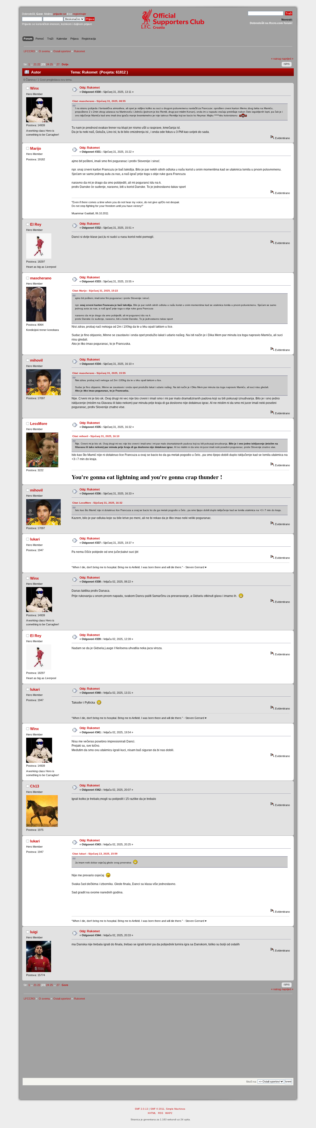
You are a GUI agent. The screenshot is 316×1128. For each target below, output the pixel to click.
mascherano (40, 278)
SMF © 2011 (157, 1108)
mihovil (36, 360)
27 (58, 64)
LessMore (38, 423)
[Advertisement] (158, 1040)
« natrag (276, 58)
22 (38, 64)
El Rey (35, 224)
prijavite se (59, 13)
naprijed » (287, 58)
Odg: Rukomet (89, 87)
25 (51, 64)
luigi (34, 932)
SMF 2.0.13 (141, 1108)
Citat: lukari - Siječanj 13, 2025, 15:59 (95, 853)
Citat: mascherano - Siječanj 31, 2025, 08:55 (99, 101)
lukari (35, 539)
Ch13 (34, 786)
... (32, 64)
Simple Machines (175, 1108)
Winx (34, 88)
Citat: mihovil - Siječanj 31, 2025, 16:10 (95, 436)
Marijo (35, 148)
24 (47, 64)
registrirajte (79, 13)
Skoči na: (251, 1081)
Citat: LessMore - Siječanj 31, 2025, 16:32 (97, 502)
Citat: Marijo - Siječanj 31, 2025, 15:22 (95, 290)
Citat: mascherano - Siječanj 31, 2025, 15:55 (99, 373)
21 (35, 64)
